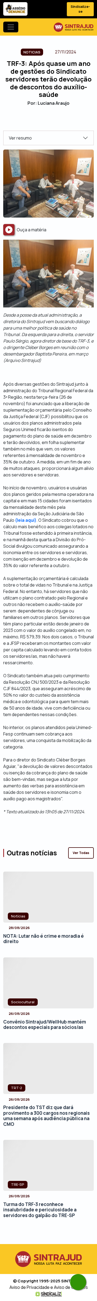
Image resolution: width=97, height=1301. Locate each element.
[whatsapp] (78, 1282)
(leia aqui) (25, 520)
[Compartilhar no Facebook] (34, 121)
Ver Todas (81, 853)
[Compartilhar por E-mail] (53, 121)
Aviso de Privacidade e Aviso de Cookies (48, 1287)
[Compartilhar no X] (43, 121)
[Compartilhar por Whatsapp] (62, 121)
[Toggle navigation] (10, 27)
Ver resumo (20, 138)
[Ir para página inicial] (73, 27)
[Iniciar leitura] (9, 229)
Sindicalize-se (80, 9)
